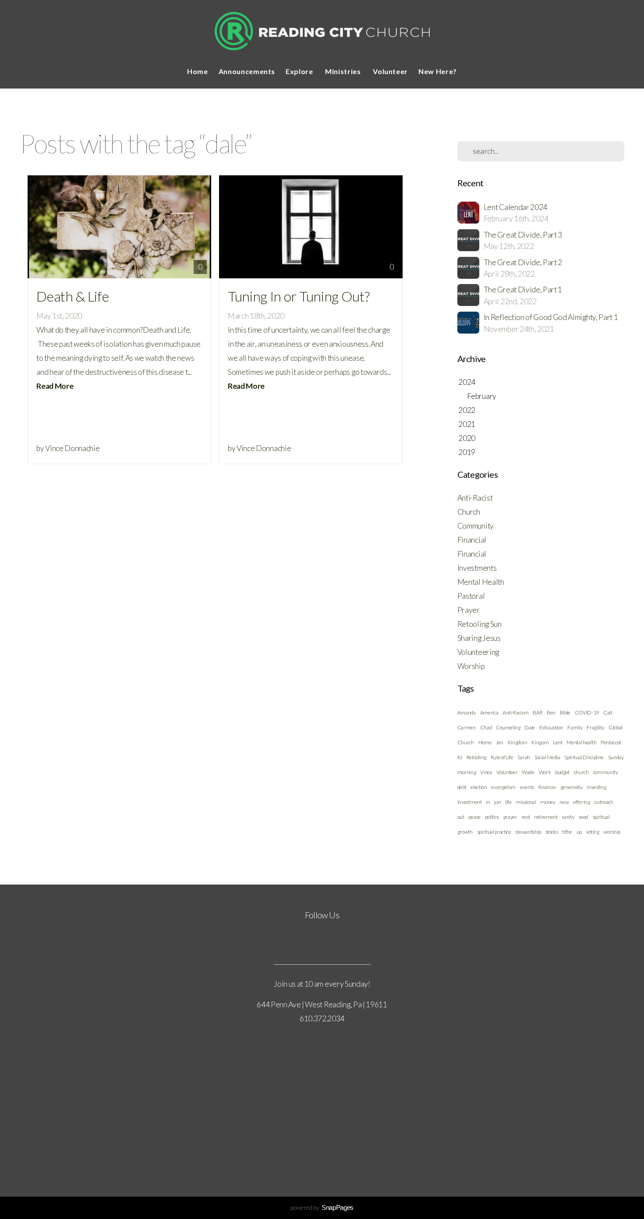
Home (197, 71)
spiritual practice (494, 831)
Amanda (466, 712)
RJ (459, 757)
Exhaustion (551, 727)
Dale (529, 727)
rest (526, 817)
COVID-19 (587, 712)
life (508, 802)
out (460, 817)
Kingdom (517, 742)
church (581, 772)
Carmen (466, 727)
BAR (537, 712)
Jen (499, 742)
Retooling (476, 757)
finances (547, 787)
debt (462, 787)
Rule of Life (502, 757)
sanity (568, 817)
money (547, 802)
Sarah (523, 757)
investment (469, 802)
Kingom (539, 742)
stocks (551, 831)
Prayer (468, 610)
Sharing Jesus (479, 638)
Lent (558, 742)
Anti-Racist (474, 497)
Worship (471, 666)
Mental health (581, 742)
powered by (322, 1207)
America (489, 712)
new (564, 802)
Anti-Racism (515, 712)
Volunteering (478, 652)
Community (475, 525)
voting (592, 831)
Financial (471, 539)
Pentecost (611, 742)
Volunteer (390, 71)
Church (468, 511)
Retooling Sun (479, 624)
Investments (476, 567)
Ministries (343, 71)
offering (581, 802)
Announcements (247, 71)
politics (492, 817)
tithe (567, 831)
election (479, 787)
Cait (607, 712)
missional (526, 802)
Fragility (595, 727)
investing (596, 787)
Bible (565, 712)
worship (611, 831)
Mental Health (480, 581)
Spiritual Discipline (584, 757)
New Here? (437, 71)
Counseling (508, 727)
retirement (546, 817)
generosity (571, 787)
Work (545, 772)
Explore (300, 71)
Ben (551, 712)
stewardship (528, 831)
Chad (486, 727)
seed (583, 817)
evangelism (503, 787)
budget (562, 772)
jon (497, 802)
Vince (486, 772)
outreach (603, 802)
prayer (510, 817)
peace (474, 817)
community (605, 772)
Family (574, 727)
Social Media (547, 757)
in (488, 802)
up (579, 831)
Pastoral (471, 596)
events (527, 787)
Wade (528, 772)
